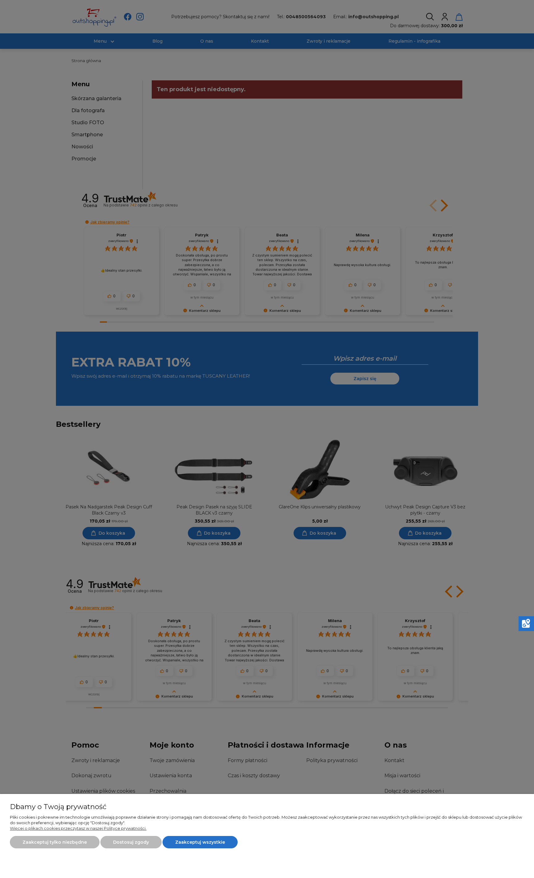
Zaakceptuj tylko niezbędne (55, 842)
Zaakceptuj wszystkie (200, 842)
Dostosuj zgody (131, 842)
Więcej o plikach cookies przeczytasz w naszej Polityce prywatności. (78, 828)
